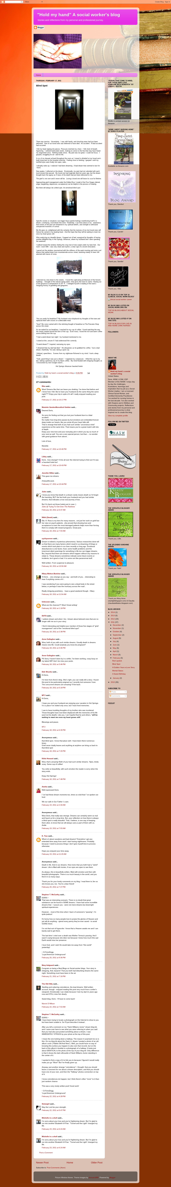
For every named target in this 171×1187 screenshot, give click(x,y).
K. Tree (45, 836)
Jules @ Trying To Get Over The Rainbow (58, 507)
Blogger (112, 1177)
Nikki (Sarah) (47, 517)
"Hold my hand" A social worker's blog (78, 14)
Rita (43, 386)
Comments (115, 696)
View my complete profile (118, 416)
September (117, 635)
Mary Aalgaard (48, 965)
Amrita (44, 787)
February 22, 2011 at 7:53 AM (53, 1007)
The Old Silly (47, 984)
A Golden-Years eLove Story (123, 667)
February (117, 658)
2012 (113, 619)
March (115, 655)
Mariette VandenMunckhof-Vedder (56, 407)
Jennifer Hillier (48, 473)
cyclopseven (47, 538)
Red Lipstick (117, 661)
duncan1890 (94, 1177)
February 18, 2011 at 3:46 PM (53, 648)
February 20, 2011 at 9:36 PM (53, 958)
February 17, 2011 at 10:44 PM (54, 484)
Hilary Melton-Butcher (51, 574)
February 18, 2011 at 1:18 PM (53, 608)
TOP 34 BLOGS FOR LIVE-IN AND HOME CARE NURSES (120, 325)
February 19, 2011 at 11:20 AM (54, 854)
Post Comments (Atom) (56, 1168)
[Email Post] (88, 373)
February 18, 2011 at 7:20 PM (53, 751)
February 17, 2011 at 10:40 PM (54, 449)
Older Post (96, 1162)
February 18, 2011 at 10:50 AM (54, 566)
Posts (113, 692)
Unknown (46, 602)
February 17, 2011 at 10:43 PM (54, 465)
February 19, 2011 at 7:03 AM (53, 828)
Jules (44, 492)
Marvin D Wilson (48, 1004)
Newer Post (42, 1162)
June (115, 645)
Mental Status (117, 671)
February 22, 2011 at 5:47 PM (53, 1110)
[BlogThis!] (39, 376)
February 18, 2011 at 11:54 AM (54, 594)
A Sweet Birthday (119, 674)
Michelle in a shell (49, 1118)
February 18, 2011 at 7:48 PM (53, 779)
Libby (44, 457)
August (116, 638)
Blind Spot (116, 664)
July (114, 641)
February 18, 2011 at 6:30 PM (53, 730)
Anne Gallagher (48, 639)
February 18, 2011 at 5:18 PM (53, 688)
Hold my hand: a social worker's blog (120, 372)
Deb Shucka (47, 672)
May (115, 648)
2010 (113, 682)
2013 (113, 616)
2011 (113, 622)
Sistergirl (45, 1104)
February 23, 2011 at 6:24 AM (53, 1129)
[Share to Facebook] (44, 376)
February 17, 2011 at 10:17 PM (54, 400)
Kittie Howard (47, 759)
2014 (113, 612)
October (116, 632)
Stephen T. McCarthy (51, 895)
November (117, 628)
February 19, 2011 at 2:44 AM (53, 805)
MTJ (43, 695)
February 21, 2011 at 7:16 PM (53, 976)
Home (38, 75)
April (115, 651)
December (117, 625)
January (116, 678)
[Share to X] (42, 376)
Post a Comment (46, 1153)
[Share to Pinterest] (47, 376)
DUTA (44, 616)
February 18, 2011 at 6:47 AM (53, 510)
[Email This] (37, 376)
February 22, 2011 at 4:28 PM (53, 1096)
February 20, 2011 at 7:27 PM (53, 887)
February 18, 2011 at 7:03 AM (53, 531)
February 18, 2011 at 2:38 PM (53, 632)
